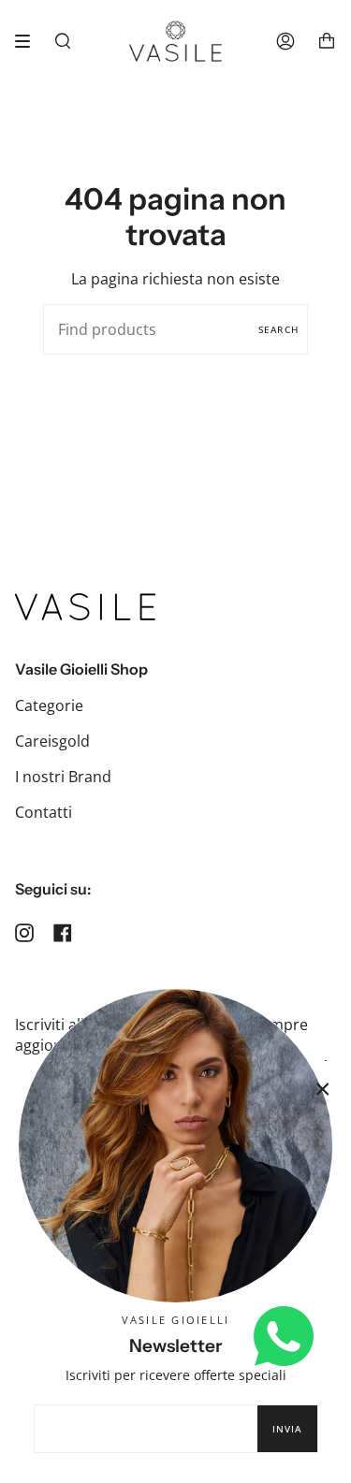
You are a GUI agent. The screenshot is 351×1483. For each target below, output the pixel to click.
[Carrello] (326, 41)
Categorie (49, 705)
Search (278, 329)
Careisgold (52, 741)
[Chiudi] (323, 1089)
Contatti (43, 812)
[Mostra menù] (29, 41)
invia (287, 1428)
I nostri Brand (63, 776)
